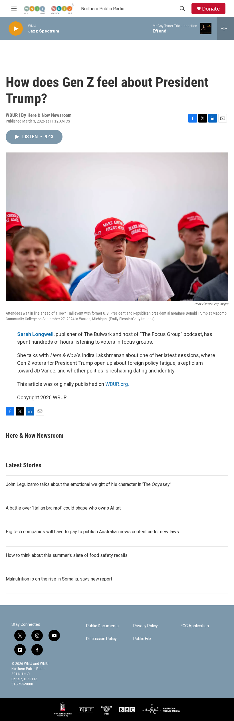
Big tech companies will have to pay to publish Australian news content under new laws (92, 531)
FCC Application (195, 626)
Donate (211, 9)
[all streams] (225, 28)
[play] (15, 28)
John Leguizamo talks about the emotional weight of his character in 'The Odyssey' (88, 484)
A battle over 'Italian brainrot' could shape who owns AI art (63, 508)
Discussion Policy (101, 639)
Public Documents (102, 626)
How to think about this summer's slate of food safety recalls (67, 555)
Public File (142, 639)
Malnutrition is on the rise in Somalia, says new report (59, 579)
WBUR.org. (117, 384)
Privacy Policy (145, 626)
